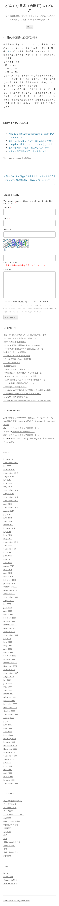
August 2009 (8, 600)
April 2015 (7, 504)
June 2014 (7, 517)
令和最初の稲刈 (9, 366)
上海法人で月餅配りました (29, 428)
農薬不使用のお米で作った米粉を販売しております (24, 335)
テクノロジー (9, 811)
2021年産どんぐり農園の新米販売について (21, 338)
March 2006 (8, 735)
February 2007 (9, 697)
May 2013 (7, 538)
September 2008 (10, 635)
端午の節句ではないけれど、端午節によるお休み (31, 140)
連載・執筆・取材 (10, 852)
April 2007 (7, 690)
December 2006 (10, 704)
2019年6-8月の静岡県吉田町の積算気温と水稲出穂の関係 (27, 400)
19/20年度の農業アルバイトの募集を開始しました (24, 379)
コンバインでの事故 (11, 362)
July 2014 (7, 514)
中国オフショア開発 (11, 821)
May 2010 (7, 569)
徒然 (27, 158)
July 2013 (7, 531)
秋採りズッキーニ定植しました (16, 369)
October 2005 (9, 752)
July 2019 (7, 480)
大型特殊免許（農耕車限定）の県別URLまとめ (22, 373)
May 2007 (7, 687)
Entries (8, 876)
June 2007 (7, 683)
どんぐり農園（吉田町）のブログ (29, 7)
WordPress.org (9, 883)
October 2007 (9, 669)
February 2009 (9, 618)
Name (7, 207)
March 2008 (8, 652)
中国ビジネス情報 (10, 824)
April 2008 (7, 649)
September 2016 (10, 497)
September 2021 (10, 462)
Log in (5, 873)
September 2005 (10, 755)
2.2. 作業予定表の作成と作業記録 (17, 359)
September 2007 (10, 673)
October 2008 (9, 631)
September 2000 (10, 783)
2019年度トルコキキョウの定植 (16, 355)
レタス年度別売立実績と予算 (15, 397)
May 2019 (7, 486)
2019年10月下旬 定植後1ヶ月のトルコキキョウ (23, 345)
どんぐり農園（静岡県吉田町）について (20, 383)
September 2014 (10, 507)
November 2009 (10, 590)
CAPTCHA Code (10, 262)
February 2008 (9, 655)
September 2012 (10, 542)
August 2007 (8, 676)
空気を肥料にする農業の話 (14, 342)
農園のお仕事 (9, 845)
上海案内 (7, 818)
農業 (5, 849)
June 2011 (7, 555)
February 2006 (9, 738)
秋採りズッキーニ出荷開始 (14, 352)
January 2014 (9, 528)
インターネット (9, 807)
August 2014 (8, 511)
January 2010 (9, 583)
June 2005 (7, 766)
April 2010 (7, 573)
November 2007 (10, 666)
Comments (10, 880)
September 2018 (10, 490)
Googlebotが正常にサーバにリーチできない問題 (31, 144)
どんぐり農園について (12, 800)
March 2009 (8, 614)
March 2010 (8, 576)
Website (7, 229)
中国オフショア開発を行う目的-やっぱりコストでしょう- (43, 180)
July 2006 (7, 721)
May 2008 (7, 645)
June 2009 (7, 607)
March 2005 (8, 776)
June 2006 (7, 724)
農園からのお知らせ (11, 842)
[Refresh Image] (5, 250)
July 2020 (7, 466)
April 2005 (7, 773)
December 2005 (10, 745)
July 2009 (7, 604)
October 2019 (9, 469)
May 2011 (7, 559)
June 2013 (7, 535)
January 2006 (9, 742)
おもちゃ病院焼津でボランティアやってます (29, 151)
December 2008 (10, 624)
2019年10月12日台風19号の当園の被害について (23, 348)
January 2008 (9, 659)
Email (6, 218)
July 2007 (7, 680)
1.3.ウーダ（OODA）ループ (14, 386)
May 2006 (7, 728)
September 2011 (10, 549)
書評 (5, 838)
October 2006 (9, 711)
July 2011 (7, 552)
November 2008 (10, 628)
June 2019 (7, 483)
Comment (8, 269)
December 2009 (10, 586)
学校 (9, 51)
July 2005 (7, 762)
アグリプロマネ (9, 804)
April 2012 (7, 545)
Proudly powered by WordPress (16, 901)
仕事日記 (7, 828)
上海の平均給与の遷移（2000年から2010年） (29, 147)
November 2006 (10, 707)
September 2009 (10, 597)
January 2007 (9, 700)
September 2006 (10, 714)
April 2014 (7, 521)
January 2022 (9, 459)
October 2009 (9, 593)
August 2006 (8, 718)
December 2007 (10, 662)
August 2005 (8, 759)
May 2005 (7, 769)
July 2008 (7, 638)
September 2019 (10, 473)
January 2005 (9, 780)
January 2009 (9, 621)
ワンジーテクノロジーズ (13, 814)
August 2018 (8, 493)
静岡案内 (7, 856)
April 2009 (7, 611)
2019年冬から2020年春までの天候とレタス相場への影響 (27, 390)
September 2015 (10, 500)
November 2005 (10, 749)
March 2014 (8, 524)
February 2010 (9, 580)
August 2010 (8, 566)
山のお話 (7, 831)
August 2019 (8, 476)
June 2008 (7, 642)
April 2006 (7, 731)
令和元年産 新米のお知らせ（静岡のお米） (22, 393)
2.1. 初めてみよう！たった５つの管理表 (20, 376)
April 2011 (7, 562)
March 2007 (8, 693)
